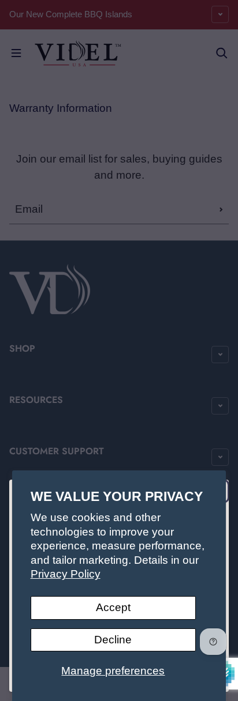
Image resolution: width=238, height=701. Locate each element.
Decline (113, 640)
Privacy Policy (66, 574)
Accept (113, 607)
